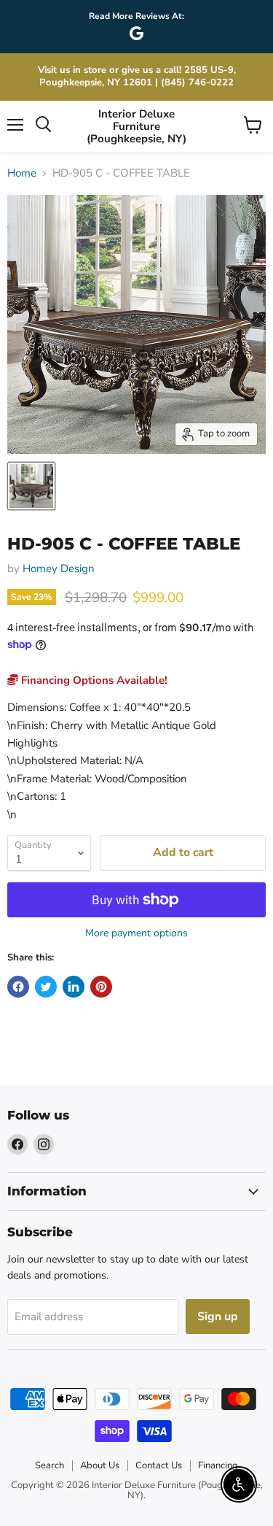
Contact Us (158, 1465)
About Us (99, 1465)
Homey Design (59, 568)
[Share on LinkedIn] (73, 987)
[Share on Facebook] (18, 987)
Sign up (217, 1317)
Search (49, 1465)
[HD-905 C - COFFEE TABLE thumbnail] (31, 486)
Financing (218, 1465)
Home (21, 173)
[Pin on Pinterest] (101, 987)
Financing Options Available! (92, 680)
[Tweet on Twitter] (46, 987)
